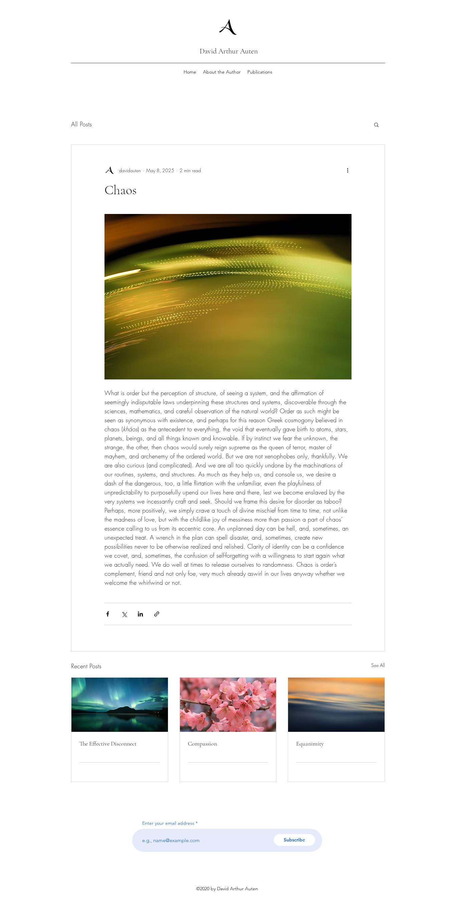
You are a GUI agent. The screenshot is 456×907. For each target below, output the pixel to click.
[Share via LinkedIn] (140, 614)
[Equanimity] (336, 705)
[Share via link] (157, 614)
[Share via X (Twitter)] (124, 614)
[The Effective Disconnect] (119, 705)
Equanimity (310, 743)
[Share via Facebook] (107, 614)
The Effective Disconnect (108, 743)
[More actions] (348, 170)
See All (378, 665)
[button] (376, 124)
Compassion (202, 743)
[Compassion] (228, 705)
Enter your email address (168, 823)
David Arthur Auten (229, 51)
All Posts (81, 124)
